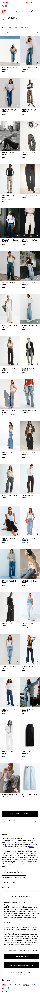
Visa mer (5, 888)
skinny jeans (6, 845)
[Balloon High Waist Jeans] (10, 223)
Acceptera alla (21, 956)
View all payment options (10, 992)
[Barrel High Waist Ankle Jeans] (10, 394)
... (25, 821)
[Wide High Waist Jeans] (10, 93)
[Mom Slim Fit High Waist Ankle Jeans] (10, 649)
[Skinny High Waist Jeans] (10, 136)
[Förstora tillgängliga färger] (3, 201)
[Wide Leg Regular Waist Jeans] (10, 179)
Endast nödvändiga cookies (21, 965)
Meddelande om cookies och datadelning (22, 950)
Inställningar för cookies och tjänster (21, 973)
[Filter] (37, 33)
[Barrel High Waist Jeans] (10, 266)
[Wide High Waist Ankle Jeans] (10, 607)
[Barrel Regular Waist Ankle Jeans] (10, 564)
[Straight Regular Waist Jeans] (10, 51)
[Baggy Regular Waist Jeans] (10, 309)
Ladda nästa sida (20, 813)
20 (30, 821)
